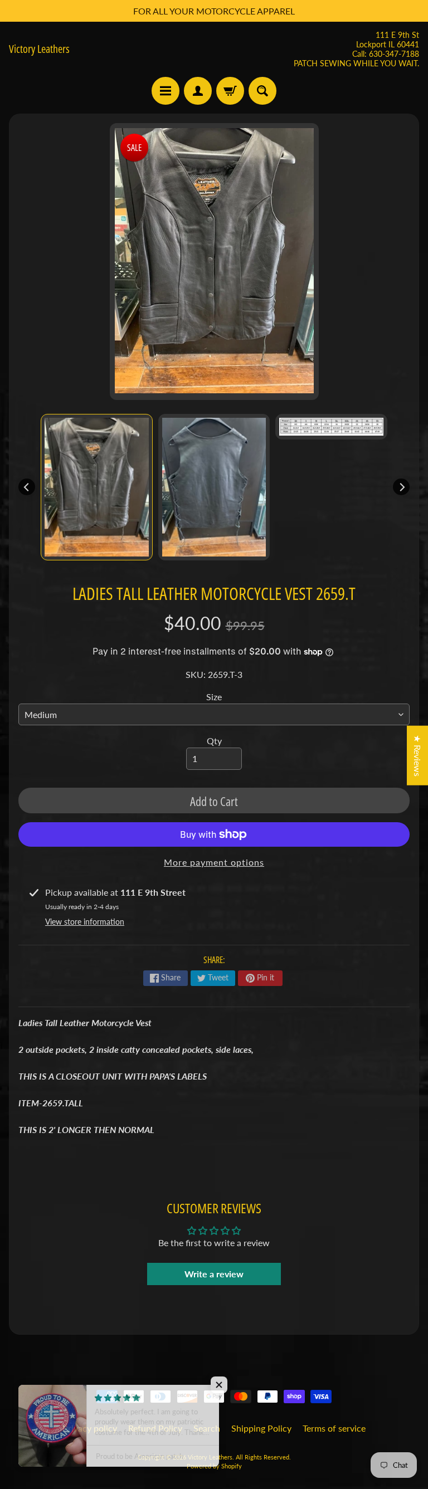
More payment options (214, 862)
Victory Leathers (39, 49)
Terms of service (334, 1428)
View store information (84, 921)
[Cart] (230, 91)
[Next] (401, 487)
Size (214, 696)
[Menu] (165, 91)
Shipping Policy (261, 1428)
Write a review (214, 1273)
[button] (223, 1384)
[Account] (198, 91)
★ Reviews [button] (417, 755)
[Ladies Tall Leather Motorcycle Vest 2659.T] (97, 487)
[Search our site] (262, 91)
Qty (214, 740)
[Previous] (26, 487)
